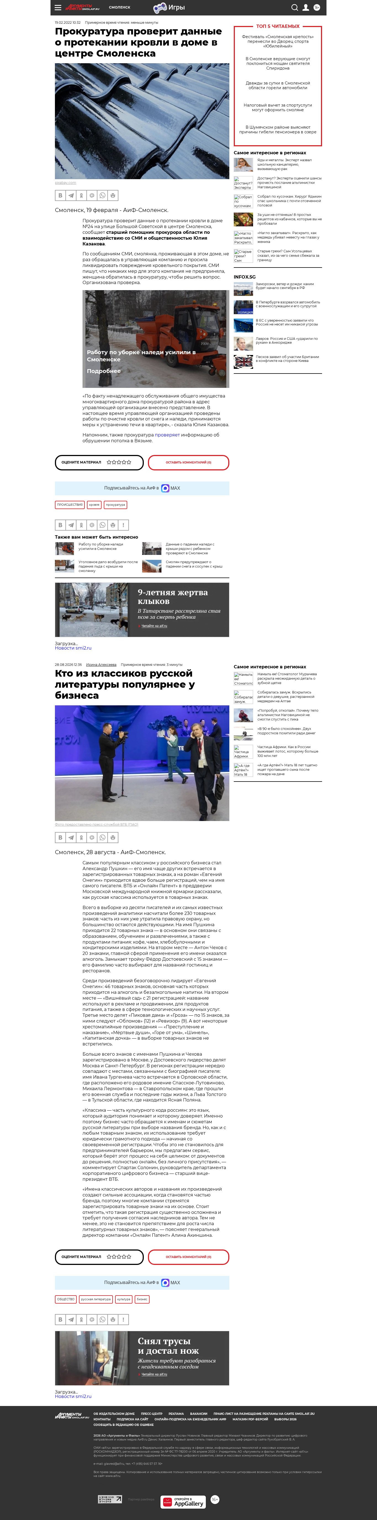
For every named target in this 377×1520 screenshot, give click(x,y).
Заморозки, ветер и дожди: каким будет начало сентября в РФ (285, 286)
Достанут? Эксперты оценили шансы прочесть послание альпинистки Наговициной (289, 182)
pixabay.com (65, 183)
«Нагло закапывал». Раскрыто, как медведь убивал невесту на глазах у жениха (288, 237)
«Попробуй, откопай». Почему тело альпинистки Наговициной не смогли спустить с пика (287, 714)
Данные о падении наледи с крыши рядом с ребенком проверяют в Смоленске (190, 548)
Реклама (176, 1414)
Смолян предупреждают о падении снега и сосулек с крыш (194, 564)
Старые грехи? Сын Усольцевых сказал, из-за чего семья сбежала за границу (288, 255)
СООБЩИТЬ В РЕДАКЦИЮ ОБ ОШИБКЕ (124, 1425)
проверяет (167, 435)
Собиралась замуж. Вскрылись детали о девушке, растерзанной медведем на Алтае (285, 696)
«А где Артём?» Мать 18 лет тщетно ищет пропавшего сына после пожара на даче (287, 769)
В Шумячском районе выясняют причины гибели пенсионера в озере (278, 129)
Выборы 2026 (285, 1419)
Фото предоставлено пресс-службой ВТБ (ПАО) (96, 824)
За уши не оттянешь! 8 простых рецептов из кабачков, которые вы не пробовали (289, 219)
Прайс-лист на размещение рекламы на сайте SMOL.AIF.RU (264, 1414)
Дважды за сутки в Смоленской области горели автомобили (278, 85)
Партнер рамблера (141, 1499)
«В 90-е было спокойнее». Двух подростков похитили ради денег (286, 731)
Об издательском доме (114, 1414)
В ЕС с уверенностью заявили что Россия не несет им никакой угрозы (287, 322)
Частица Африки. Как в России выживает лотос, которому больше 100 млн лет (287, 751)
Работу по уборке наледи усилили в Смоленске (141, 356)
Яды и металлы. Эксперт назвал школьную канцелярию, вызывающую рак (284, 164)
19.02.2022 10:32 (68, 22)
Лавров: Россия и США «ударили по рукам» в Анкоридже (287, 341)
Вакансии (198, 1414)
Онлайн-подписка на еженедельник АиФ (190, 1419)
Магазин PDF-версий (250, 1419)
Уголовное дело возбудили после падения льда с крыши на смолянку (108, 566)
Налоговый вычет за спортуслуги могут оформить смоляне (278, 107)
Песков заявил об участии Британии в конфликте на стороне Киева (287, 359)
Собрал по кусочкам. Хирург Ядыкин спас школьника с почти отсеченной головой (289, 200)
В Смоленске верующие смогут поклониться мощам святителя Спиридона (278, 64)
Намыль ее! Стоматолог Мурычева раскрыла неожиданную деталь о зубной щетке (287, 678)
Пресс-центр (151, 1414)
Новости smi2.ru (73, 648)
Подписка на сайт (132, 1419)
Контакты (102, 1419)
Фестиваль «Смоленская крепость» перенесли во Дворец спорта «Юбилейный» (278, 42)
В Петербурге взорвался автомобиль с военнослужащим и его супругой (288, 304)
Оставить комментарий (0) (188, 462)
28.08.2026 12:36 (68, 665)
